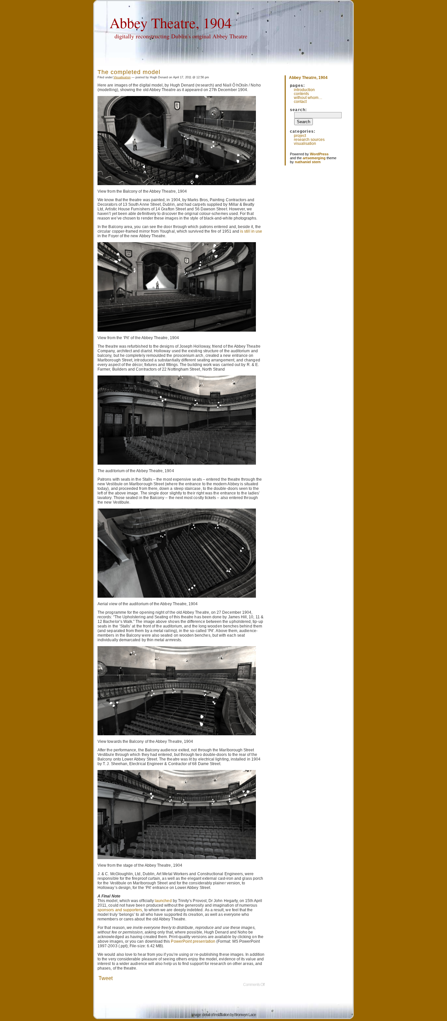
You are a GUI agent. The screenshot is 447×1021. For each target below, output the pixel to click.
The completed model (129, 72)
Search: (298, 109)
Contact (300, 101)
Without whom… (308, 97)
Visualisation (122, 77)
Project (300, 135)
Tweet (105, 978)
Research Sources (309, 139)
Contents (301, 93)
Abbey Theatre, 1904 (171, 22)
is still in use (251, 231)
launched (163, 900)
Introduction (304, 89)
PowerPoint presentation (193, 941)
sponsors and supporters (120, 910)
